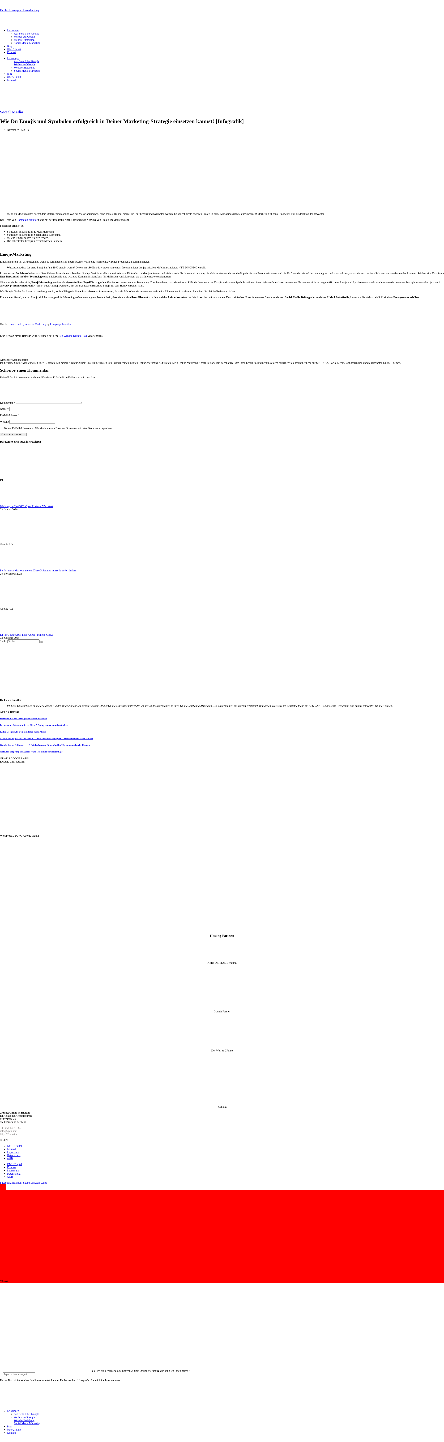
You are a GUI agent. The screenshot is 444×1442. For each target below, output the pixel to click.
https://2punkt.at (9, 1134)
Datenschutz (13, 1155)
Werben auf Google (24, 36)
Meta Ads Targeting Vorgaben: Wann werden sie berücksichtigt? (31, 751)
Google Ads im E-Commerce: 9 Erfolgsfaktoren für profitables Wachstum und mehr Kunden (45, 745)
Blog (9, 46)
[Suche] (41, 642)
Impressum (13, 1152)
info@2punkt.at (43, 4)
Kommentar (7, 402)
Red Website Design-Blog (72, 335)
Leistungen (13, 30)
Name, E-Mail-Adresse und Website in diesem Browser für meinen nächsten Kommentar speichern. (58, 428)
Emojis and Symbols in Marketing (27, 324)
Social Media (11, 112)
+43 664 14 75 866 (10, 1127)
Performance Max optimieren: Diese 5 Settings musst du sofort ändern (38, 570)
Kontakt (11, 52)
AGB (10, 1158)
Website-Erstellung (24, 39)
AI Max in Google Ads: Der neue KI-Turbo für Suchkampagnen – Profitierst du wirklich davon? (46, 738)
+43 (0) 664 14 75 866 (20, 4)
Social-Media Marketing (27, 42)
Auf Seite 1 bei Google (26, 33)
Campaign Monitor (26, 219)
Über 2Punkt (14, 49)
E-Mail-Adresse (9, 415)
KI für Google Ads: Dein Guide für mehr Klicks (26, 634)
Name (4, 408)
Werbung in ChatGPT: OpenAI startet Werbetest (26, 506)
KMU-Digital (14, 1145)
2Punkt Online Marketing (23, 1140)
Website (4, 421)
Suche (3, 641)
